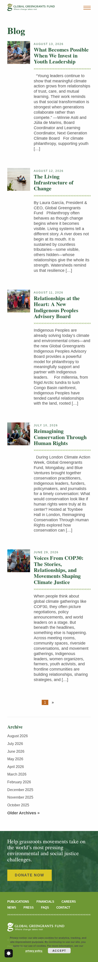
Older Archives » (23, 813)
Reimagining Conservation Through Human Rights (60, 437)
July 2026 (15, 744)
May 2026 (15, 759)
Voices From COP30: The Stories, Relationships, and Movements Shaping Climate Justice (58, 570)
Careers (69, 901)
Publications (18, 901)
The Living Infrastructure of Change (53, 182)
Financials (45, 901)
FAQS (45, 907)
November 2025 (20, 797)
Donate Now (29, 875)
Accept (59, 951)
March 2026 (16, 774)
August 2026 (17, 736)
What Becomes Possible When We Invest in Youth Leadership (61, 55)
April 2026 (15, 767)
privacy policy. (34, 950)
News (11, 907)
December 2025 (20, 790)
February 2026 (19, 782)
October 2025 (18, 805)
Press (28, 907)
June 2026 (15, 751)
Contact (63, 907)
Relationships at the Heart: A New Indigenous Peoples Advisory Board (57, 307)
